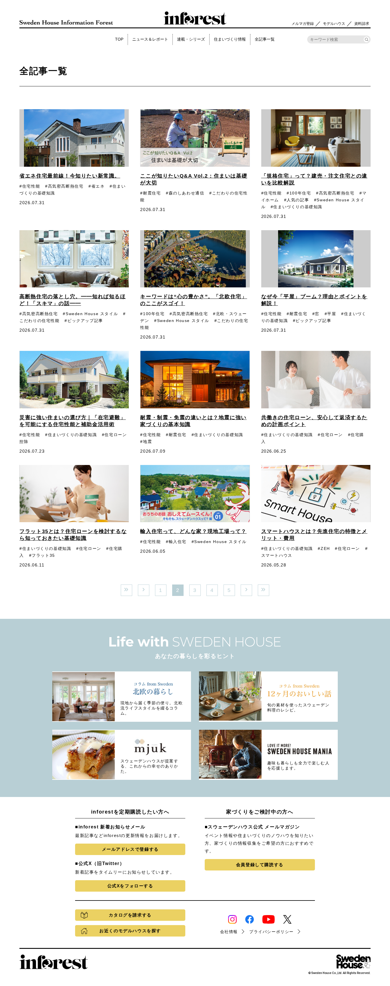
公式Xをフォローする (130, 885)
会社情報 (229, 931)
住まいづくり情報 (230, 39)
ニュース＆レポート (150, 39)
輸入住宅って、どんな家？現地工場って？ (193, 531)
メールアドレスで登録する (130, 849)
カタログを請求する (130, 915)
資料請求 (361, 23)
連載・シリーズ (191, 39)
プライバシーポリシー (271, 931)
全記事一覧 (265, 39)
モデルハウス (334, 23)
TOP (119, 39)
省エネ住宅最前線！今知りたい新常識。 (69, 176)
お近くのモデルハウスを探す (130, 930)
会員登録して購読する (260, 864)
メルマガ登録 (303, 23)
